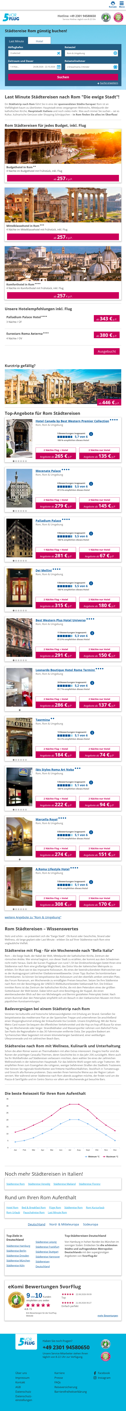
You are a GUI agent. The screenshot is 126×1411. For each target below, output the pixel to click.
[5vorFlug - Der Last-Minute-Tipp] (11, 17)
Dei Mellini (44, 570)
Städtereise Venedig (39, 1183)
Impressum (22, 1378)
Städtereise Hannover (48, 1256)
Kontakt (20, 1382)
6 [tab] (26, 461)
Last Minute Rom (57, 1212)
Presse (58, 1378)
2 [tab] (16, 461)
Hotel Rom (12, 1207)
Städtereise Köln (15, 1265)
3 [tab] (18, 461)
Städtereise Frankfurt (47, 1246)
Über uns (21, 1373)
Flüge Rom (55, 1207)
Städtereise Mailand (64, 1183)
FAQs (57, 1382)
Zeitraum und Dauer (20, 61)
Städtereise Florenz (89, 1183)
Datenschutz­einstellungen (23, 1398)
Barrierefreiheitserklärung (66, 1391)
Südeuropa (90, 1224)
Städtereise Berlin (16, 1250)
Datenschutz (23, 1391)
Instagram (104, 1378)
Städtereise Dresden (17, 1255)
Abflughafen (15, 47)
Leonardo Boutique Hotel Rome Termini (66, 670)
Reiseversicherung (65, 1387)
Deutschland (36, 1224)
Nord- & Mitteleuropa (64, 1224)
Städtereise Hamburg (18, 1245)
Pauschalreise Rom (34, 1212)
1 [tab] (13, 461)
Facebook (104, 1373)
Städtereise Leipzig (46, 1241)
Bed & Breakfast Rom (34, 1207)
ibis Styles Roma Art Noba (55, 769)
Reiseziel (70, 47)
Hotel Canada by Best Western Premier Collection (72, 421)
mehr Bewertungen (108, 1315)
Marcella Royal (47, 819)
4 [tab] (21, 461)
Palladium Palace (48, 521)
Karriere (59, 1373)
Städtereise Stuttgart (47, 1251)
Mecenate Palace (48, 471)
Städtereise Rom (15, 1183)
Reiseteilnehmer (75, 61)
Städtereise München (18, 1260)
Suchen (63, 77)
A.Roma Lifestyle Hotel (53, 869)
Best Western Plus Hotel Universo (61, 620)
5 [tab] (23, 461)
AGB (18, 1387)
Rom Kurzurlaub (95, 1207)
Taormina (43, 720)
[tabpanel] (19, 438)
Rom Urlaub (13, 1212)
